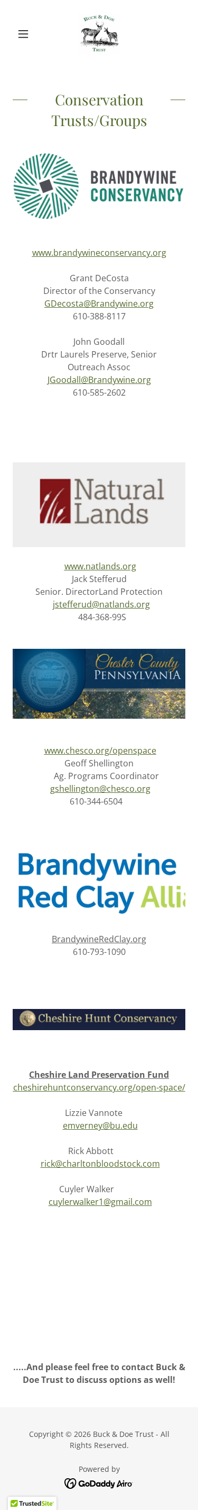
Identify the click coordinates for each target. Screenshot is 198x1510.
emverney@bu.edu (100, 1125)
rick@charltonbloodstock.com (100, 1163)
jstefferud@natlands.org (101, 604)
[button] (26, 33)
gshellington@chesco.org (100, 788)
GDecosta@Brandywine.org (99, 303)
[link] (99, 34)
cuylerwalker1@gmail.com (100, 1202)
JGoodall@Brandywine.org (99, 380)
